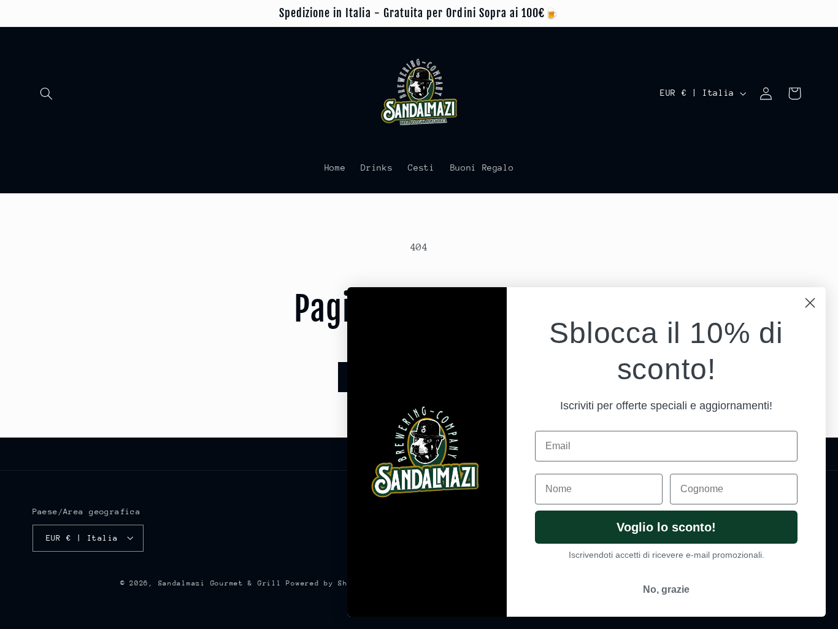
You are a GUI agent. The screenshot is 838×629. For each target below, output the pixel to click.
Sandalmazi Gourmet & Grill (220, 583)
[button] (47, 93)
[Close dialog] (810, 303)
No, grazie (666, 589)
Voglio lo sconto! (666, 527)
